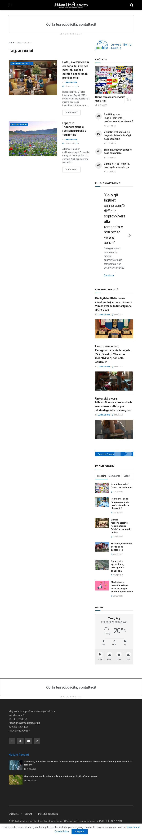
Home (11, 42)
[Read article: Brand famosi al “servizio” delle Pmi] (114, 80)
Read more (73, 112)
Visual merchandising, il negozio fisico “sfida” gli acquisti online (117, 135)
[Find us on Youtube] (28, 741)
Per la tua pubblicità (48, 814)
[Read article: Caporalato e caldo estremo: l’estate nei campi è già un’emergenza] (16, 780)
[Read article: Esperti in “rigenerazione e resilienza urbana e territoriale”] (33, 138)
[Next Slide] (129, 235)
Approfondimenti (21, 63)
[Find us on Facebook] (12, 741)
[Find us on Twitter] (20, 741)
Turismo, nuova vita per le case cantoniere (121, 546)
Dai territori (19, 124)
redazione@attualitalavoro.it (24, 722)
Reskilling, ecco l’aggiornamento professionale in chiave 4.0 (118, 118)
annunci (27, 42)
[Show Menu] (10, 5)
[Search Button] (131, 5)
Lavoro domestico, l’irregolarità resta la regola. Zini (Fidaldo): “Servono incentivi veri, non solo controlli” (113, 354)
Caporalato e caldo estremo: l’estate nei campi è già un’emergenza (60, 776)
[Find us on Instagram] (37, 741)
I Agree (79, 831)
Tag (19, 42)
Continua (109, 275)
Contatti (28, 814)
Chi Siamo (14, 814)
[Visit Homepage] (71, 5)
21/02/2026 (69, 86)
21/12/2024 (69, 143)
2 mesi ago (118, 315)
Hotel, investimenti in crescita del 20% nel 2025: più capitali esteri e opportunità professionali (75, 69)
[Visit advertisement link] (114, 45)
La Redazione (71, 82)
